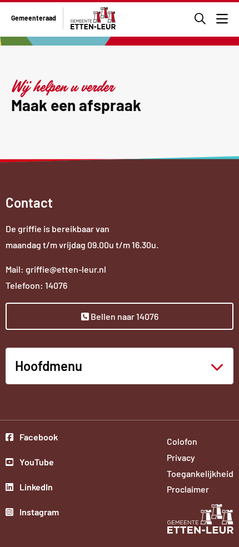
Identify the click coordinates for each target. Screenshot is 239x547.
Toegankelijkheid (200, 473)
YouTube (38, 463)
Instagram (38, 513)
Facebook (38, 438)
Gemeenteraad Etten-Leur (93, 18)
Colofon (182, 441)
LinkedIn (38, 488)
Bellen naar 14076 (123, 316)
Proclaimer (188, 489)
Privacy (181, 457)
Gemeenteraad (33, 18)
